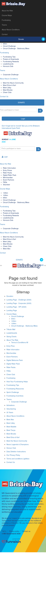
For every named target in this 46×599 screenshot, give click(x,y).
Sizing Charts (11, 336)
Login (23, 118)
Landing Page (11, 310)
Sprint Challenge (12, 392)
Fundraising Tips (12, 385)
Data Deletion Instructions (16, 451)
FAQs (8, 371)
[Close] (45, 265)
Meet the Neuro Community (16, 441)
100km (13, 321)
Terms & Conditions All (19, 342)
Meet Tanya (10, 430)
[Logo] (23, 4)
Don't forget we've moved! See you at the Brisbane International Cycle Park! (21, 127)
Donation (9, 296)
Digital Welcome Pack (14, 360)
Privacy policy (14, 531)
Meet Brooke (11, 433)
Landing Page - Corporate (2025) (18, 303)
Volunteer (6, 184)
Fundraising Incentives (14, 396)
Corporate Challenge (11, 74)
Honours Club (8, 66)
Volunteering (11, 409)
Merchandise (11, 353)
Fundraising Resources (15, 388)
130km (13, 323)
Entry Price (10, 346)
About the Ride (7, 10)
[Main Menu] (1, 265)
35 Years (9, 412)
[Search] (40, 111)
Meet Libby (10, 423)
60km (13, 318)
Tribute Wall (10, 329)
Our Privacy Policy (13, 455)
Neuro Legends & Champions (17, 444)
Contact (5, 34)
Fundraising (6, 20)
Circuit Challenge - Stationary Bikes (16, 48)
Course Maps (7, 15)
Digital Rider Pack (13, 364)
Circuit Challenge (17, 316)
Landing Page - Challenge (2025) (18, 299)
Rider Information (12, 349)
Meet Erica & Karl (12, 437)
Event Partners (8, 180)
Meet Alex (6, 248)
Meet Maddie (11, 426)
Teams (4, 25)
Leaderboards (11, 333)
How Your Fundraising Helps (17, 381)
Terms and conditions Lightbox (17, 458)
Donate (21, 39)
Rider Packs (10, 367)
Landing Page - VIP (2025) (16, 307)
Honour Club (11, 448)
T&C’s (4, 531)
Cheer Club (7, 92)
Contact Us (10, 462)
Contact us (26, 531)
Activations (10, 405)
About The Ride (12, 340)
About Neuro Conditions (11, 29)
